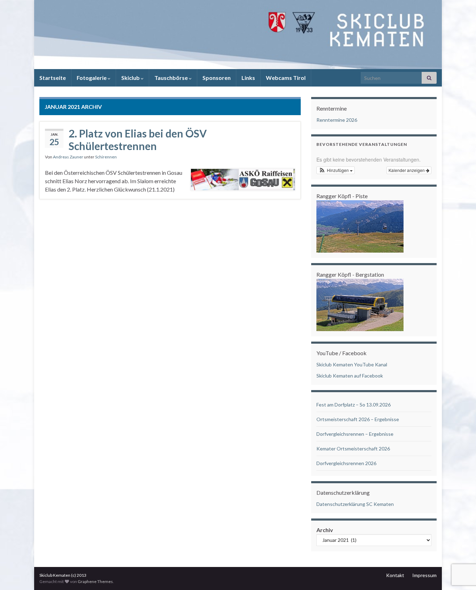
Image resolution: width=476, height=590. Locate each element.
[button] (335, 170)
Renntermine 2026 (336, 120)
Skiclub (131, 77)
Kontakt (395, 575)
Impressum (424, 575)
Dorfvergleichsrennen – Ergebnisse (354, 434)
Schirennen (106, 156)
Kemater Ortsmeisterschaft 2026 (353, 448)
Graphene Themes (95, 581)
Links (248, 77)
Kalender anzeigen (407, 170)
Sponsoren (216, 77)
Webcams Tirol (286, 77)
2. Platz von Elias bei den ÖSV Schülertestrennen (138, 139)
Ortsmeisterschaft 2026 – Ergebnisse (357, 419)
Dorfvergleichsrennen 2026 (346, 463)
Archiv (324, 529)
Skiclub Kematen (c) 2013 (62, 575)
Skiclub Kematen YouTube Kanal (351, 364)
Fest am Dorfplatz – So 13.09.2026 (353, 405)
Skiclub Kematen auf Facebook (349, 376)
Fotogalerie (92, 77)
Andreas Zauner (68, 156)
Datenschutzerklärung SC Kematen (355, 504)
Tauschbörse (171, 77)
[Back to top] (460, 548)
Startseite (52, 77)
